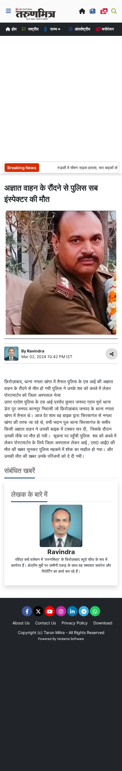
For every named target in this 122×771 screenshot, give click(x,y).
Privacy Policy (75, 622)
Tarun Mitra (54, 632)
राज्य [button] (53, 29)
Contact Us (45, 622)
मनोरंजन (107, 29)
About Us (21, 622)
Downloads (103, 622)
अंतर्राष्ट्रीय (82, 29)
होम (13, 29)
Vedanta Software (70, 639)
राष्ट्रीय (33, 29)
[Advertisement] (61, 98)
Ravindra (61, 552)
